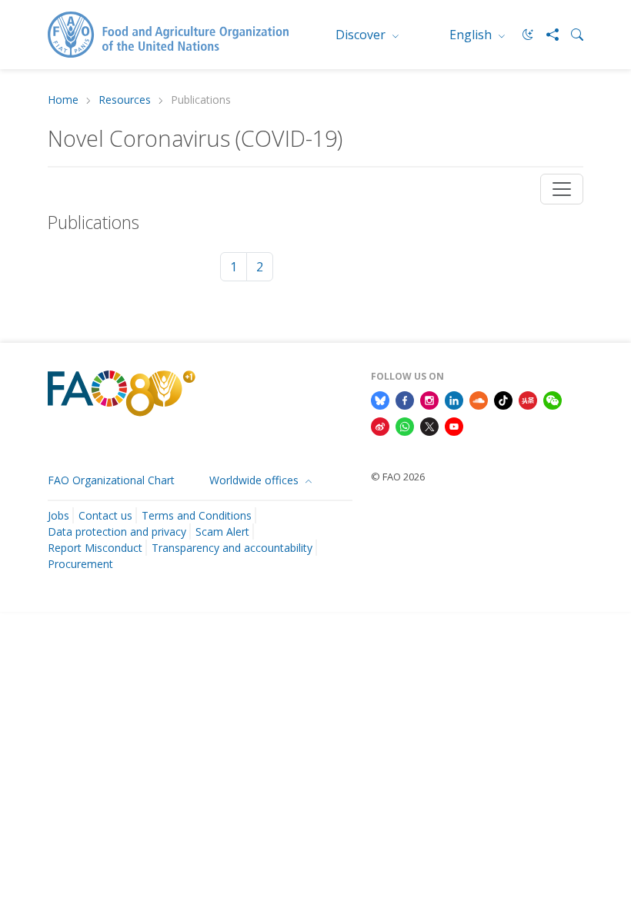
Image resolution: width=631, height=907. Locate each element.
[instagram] (429, 398)
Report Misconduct (95, 547)
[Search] (571, 34)
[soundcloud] (478, 398)
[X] (429, 425)
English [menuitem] (472, 34)
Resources (124, 100)
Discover (362, 34)
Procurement (80, 563)
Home (63, 100)
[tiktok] (503, 398)
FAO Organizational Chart (111, 480)
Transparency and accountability (232, 547)
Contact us (105, 515)
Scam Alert (222, 531)
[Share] (546, 34)
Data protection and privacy (117, 531)
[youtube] (454, 425)
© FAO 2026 (398, 476)
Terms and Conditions (197, 515)
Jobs (58, 515)
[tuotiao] (528, 398)
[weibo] (380, 425)
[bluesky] (380, 398)
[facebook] (405, 398)
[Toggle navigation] (561, 189)
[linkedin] (454, 398)
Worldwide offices (255, 480)
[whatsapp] (405, 425)
